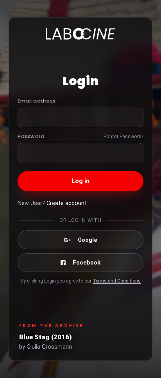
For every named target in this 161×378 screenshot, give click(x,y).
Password (31, 136)
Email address (37, 100)
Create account (67, 203)
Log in (81, 181)
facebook (86, 262)
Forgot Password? (123, 136)
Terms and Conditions (117, 281)
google (87, 239)
